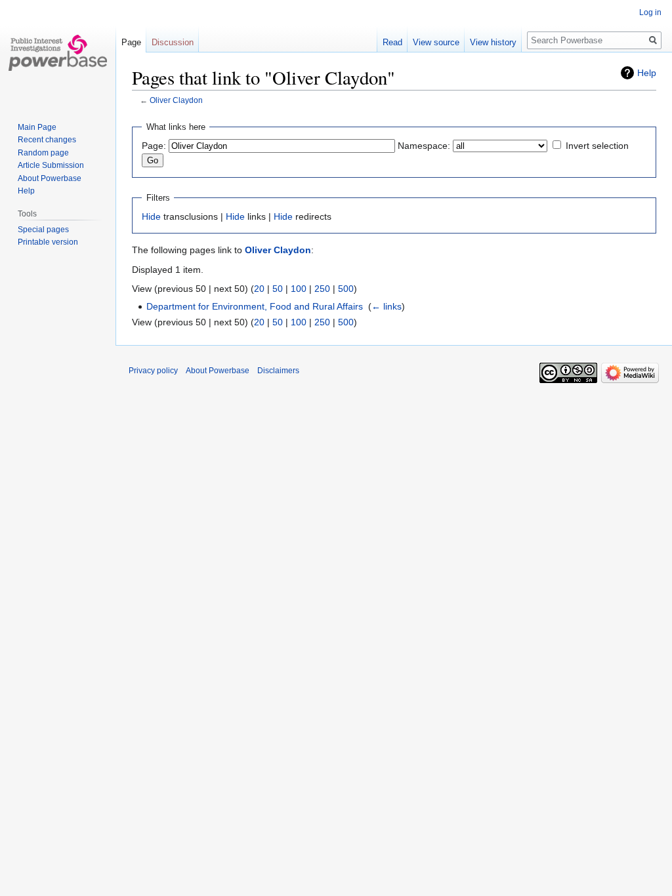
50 (277, 288)
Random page (43, 152)
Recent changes (47, 139)
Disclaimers (278, 370)
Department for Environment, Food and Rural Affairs (254, 306)
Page (131, 42)
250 (322, 288)
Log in (650, 12)
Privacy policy (153, 370)
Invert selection (597, 145)
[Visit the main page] (57, 52)
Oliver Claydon (176, 100)
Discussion (173, 42)
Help (646, 73)
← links (386, 306)
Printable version (48, 242)
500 (346, 288)
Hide (151, 216)
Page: (154, 145)
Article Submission (51, 165)
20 (259, 288)
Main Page (37, 127)
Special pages (43, 229)
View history (493, 42)
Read (392, 42)
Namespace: (424, 145)
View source (436, 42)
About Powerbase (49, 178)
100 (298, 288)
